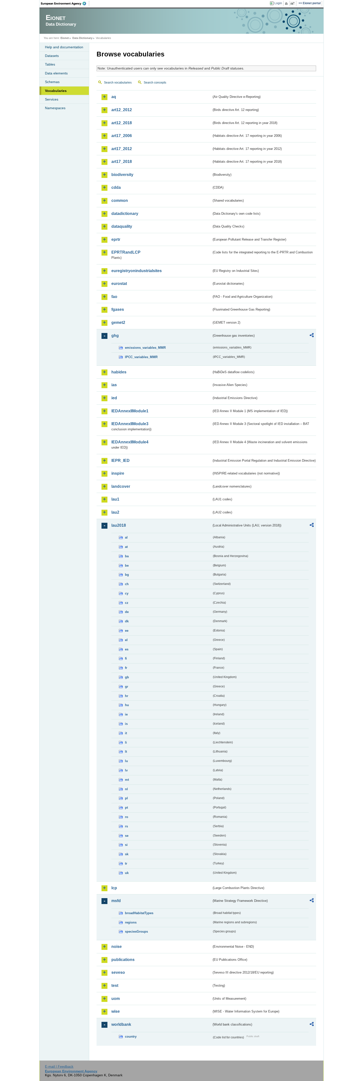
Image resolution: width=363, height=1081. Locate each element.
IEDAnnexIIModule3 (129, 424)
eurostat (119, 283)
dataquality (121, 226)
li (126, 742)
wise (115, 1011)
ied (114, 398)
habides (118, 372)
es (126, 649)
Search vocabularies (118, 82)
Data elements (56, 73)
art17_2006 (121, 136)
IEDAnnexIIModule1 (129, 411)
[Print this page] (287, 3)
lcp (114, 888)
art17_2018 (121, 161)
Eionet (64, 37)
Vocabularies (56, 91)
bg (127, 574)
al (126, 537)
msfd (116, 901)
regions (131, 922)
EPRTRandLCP (126, 252)
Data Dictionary (82, 37)
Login (278, 3)
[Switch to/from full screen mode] (293, 3)
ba (127, 556)
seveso (118, 972)
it (126, 733)
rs (126, 826)
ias (114, 385)
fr (126, 668)
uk (127, 873)
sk (126, 854)
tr (126, 863)
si (126, 845)
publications (123, 960)
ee (126, 630)
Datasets (52, 56)
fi (126, 658)
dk (127, 621)
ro (126, 817)
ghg (115, 335)
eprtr (115, 239)
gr (126, 686)
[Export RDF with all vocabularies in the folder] (312, 336)
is (126, 724)
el (126, 640)
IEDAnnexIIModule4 (129, 442)
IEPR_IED (120, 460)
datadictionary (124, 213)
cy (126, 593)
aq (113, 97)
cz (126, 603)
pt (126, 807)
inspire (117, 473)
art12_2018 (121, 123)
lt (126, 751)
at (126, 547)
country (131, 1036)
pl (126, 798)
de (127, 612)
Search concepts (155, 82)
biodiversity (122, 175)
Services (51, 99)
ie (126, 714)
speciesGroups (136, 931)
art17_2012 (121, 149)
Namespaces (55, 108)
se (126, 835)
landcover (120, 486)
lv (126, 770)
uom (115, 998)
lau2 (115, 512)
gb (127, 677)
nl (126, 789)
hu (127, 705)
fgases (117, 309)
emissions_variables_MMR (145, 347)
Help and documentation (64, 47)
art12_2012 (121, 110)
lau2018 (118, 525)
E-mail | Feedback (59, 1066)
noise (116, 946)
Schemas (52, 82)
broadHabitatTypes (139, 913)
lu (126, 761)
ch (127, 584)
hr (126, 696)
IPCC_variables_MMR (141, 357)
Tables (50, 64)
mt (127, 780)
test (114, 985)
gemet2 (118, 322)
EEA (65, 3)
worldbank (121, 1024)
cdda (116, 187)
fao (114, 297)
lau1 (115, 499)
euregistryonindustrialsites (136, 271)
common (119, 200)
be (127, 565)
